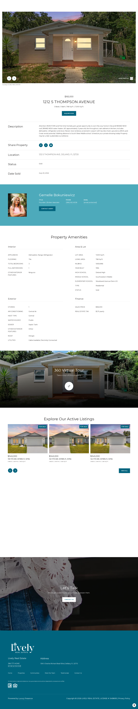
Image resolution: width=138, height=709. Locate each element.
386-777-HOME (14, 663)
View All (124, 471)
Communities (34, 673)
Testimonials (65, 673)
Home (10, 673)
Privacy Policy (124, 698)
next (14, 78)
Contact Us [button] (69, 599)
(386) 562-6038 (71, 202)
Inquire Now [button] (69, 113)
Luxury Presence (26, 698)
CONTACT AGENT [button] (47, 208)
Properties (21, 673)
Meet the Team (50, 673)
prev (9, 78)
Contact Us (78, 673)
